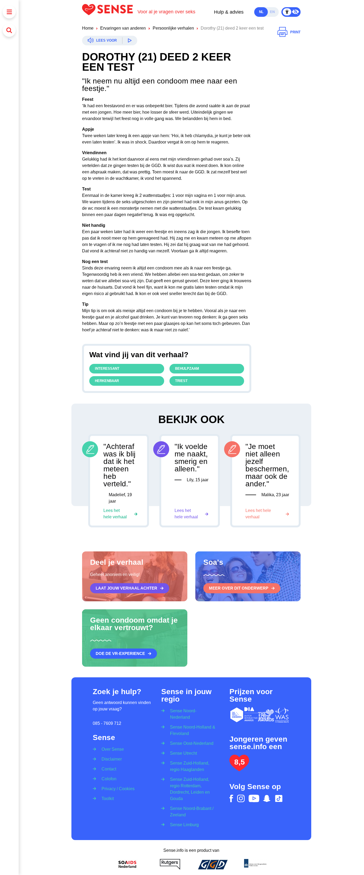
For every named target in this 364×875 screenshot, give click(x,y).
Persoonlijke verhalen (173, 28)
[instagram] (241, 798)
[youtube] (254, 798)
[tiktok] (278, 798)
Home (88, 28)
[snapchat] (266, 798)
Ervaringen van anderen (123, 28)
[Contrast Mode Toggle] (291, 12)
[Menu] (9, 11)
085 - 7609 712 (107, 723)
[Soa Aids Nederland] (127, 864)
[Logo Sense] (109, 11)
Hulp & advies (229, 12)
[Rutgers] (170, 864)
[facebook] (231, 798)
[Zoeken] (9, 30)
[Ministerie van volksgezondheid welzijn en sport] (255, 864)
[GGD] (213, 864)
